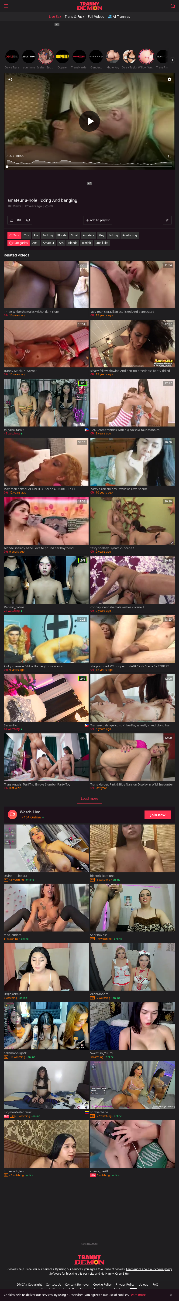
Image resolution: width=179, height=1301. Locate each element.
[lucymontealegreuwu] (46, 1090)
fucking (48, 235)
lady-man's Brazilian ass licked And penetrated (122, 311)
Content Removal (77, 1284)
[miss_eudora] (46, 912)
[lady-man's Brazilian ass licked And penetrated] (132, 289)
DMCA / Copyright (29, 1284)
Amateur (48, 243)
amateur (88, 235)
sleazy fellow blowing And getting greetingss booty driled (130, 370)
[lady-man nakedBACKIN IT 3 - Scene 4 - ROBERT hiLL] (46, 466)
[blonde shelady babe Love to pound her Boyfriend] (46, 525)
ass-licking (129, 235)
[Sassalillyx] (46, 703)
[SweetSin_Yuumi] (132, 1030)
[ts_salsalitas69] (46, 407)
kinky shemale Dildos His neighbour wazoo (33, 666)
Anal (35, 243)
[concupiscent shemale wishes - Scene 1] (132, 584)
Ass (61, 243)
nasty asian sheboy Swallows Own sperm (118, 489)
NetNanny (107, 1274)
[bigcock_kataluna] (132, 853)
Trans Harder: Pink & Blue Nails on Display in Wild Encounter (131, 784)
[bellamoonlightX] (46, 1030)
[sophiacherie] (132, 1090)
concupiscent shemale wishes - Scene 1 (117, 607)
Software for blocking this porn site (72, 1274)
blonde (61, 235)
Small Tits (102, 243)
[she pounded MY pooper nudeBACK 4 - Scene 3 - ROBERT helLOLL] (132, 643)
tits (26, 235)
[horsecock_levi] (46, 1149)
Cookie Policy (102, 1284)
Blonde (72, 243)
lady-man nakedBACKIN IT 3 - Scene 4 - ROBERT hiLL (40, 489)
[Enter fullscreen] (169, 156)
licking (113, 235)
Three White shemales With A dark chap (31, 311)
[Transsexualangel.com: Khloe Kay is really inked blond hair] (132, 703)
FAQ (155, 1284)
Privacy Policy (125, 1284)
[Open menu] (6, 6)
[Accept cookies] (171, 1295)
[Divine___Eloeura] (46, 853)
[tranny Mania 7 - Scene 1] (46, 348)
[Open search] (173, 6)
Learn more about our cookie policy (149, 1269)
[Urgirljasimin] (46, 971)
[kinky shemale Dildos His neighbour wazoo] (46, 643)
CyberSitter (122, 1274)
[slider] (89, 167)
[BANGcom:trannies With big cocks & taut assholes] (132, 407)
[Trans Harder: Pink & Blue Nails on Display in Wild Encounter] (132, 762)
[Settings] (169, 79)
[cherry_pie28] (132, 1149)
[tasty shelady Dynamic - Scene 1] (132, 525)
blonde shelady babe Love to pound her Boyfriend (39, 548)
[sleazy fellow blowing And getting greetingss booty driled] (132, 348)
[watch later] (9, 266)
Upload (143, 1284)
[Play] (89, 121)
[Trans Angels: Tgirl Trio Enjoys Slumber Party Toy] (46, 762)
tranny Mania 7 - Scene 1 (21, 370)
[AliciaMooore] (132, 971)
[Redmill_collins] (46, 584)
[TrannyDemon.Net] (89, 6)
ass (36, 235)
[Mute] (10, 79)
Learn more (138, 1295)
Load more (89, 798)
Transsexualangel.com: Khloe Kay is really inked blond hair (130, 725)
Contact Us (53, 1284)
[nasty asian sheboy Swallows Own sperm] (132, 466)
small (74, 235)
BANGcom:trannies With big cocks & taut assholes (124, 429)
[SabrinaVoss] (132, 912)
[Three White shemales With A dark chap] (46, 289)
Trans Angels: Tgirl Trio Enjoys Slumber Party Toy (37, 784)
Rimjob (86, 243)
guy (101, 235)
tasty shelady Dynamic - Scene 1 (112, 548)
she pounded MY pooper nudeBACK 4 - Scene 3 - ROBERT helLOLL (131, 666)
